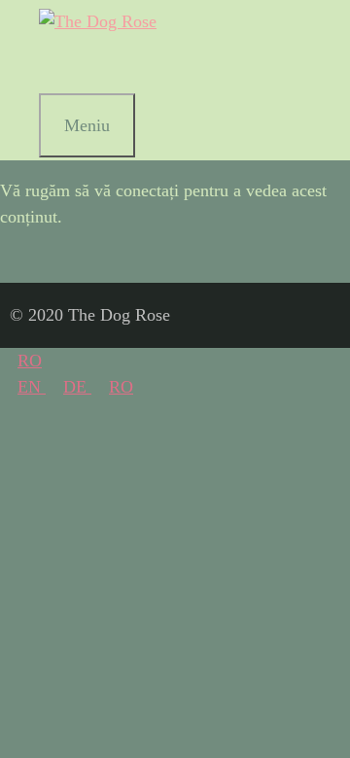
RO (30, 360)
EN (32, 386)
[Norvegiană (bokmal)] (62, 64)
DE (77, 386)
